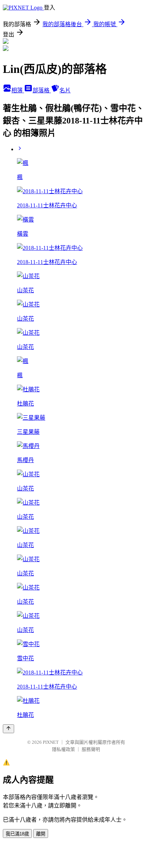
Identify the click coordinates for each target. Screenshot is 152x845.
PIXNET (51, 742)
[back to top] (8, 728)
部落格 (42, 90)
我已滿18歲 (17, 834)
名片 (65, 90)
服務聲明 (91, 749)
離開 (40, 834)
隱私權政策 (63, 749)
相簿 (17, 90)
